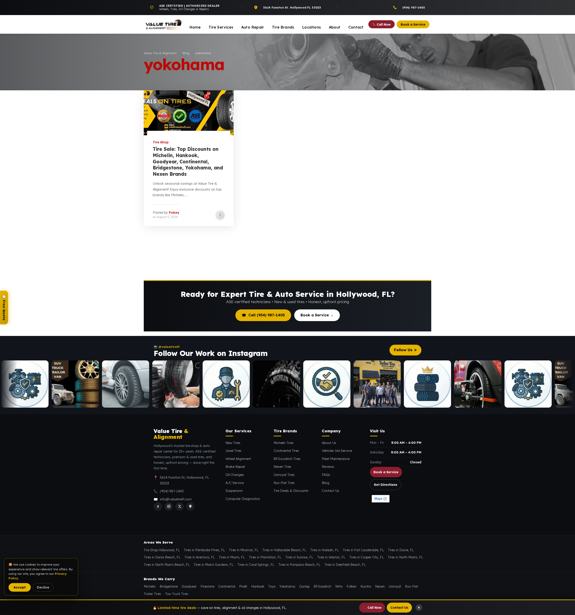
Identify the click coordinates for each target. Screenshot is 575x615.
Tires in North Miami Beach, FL (167, 565)
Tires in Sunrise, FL (299, 557)
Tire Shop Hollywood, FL (162, 550)
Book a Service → (317, 315)
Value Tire (171, 434)
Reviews (328, 466)
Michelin (150, 586)
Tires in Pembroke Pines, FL (204, 550)
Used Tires (233, 450)
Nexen (380, 586)
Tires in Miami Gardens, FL (213, 565)
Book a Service (386, 472)
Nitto (339, 586)
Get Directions (385, 484)
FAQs (326, 475)
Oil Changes (235, 475)
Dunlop (304, 586)
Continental (226, 586)
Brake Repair (235, 466)
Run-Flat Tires (284, 483)
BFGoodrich (322, 586)
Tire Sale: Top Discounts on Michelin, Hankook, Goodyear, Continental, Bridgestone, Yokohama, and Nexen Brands (188, 161)
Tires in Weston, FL (331, 557)
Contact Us (330, 490)
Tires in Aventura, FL (199, 557)
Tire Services (221, 27)
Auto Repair (252, 27)
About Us (329, 443)
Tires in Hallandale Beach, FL (284, 550)
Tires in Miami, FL (232, 557)
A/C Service (235, 483)
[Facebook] (158, 506)
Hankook (257, 586)
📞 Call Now (372, 607)
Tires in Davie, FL (401, 550)
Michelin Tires (284, 443)
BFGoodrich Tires (287, 459)
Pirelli (243, 586)
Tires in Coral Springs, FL (255, 565)
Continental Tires (286, 450)
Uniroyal (395, 586)
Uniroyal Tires (284, 475)
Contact (355, 27)
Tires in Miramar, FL (243, 550)
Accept (19, 587)
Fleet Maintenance (335, 459)
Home (195, 27)
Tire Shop (161, 142)
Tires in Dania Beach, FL (162, 557)
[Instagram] (168, 506)
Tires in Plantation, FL (265, 557)
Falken (351, 586)
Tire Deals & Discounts (291, 490)
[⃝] (37, 384)
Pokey (174, 213)
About (334, 27)
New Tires (233, 443)
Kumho (365, 586)
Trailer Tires (152, 594)
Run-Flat (411, 586)
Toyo (271, 586)
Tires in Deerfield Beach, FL (345, 565)
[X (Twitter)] (179, 506)
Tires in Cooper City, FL (366, 557)
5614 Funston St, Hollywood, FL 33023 (184, 480)
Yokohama (287, 586)
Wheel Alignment (238, 459)
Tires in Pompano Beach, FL (299, 565)
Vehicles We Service (337, 450)
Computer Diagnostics (243, 499)
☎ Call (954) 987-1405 (263, 315)
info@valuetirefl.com (176, 499)
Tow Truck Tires (176, 594)
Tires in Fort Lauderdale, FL (363, 550)
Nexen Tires (282, 466)
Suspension (234, 490)
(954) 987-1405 (172, 491)
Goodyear (189, 586)
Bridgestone (169, 586)
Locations (311, 27)
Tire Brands (283, 27)
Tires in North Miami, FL (405, 557)
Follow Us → (405, 350)
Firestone (207, 586)
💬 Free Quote (4, 307)
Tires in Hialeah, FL (324, 550)
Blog (325, 483)
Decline (43, 587)
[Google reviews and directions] (190, 506)
